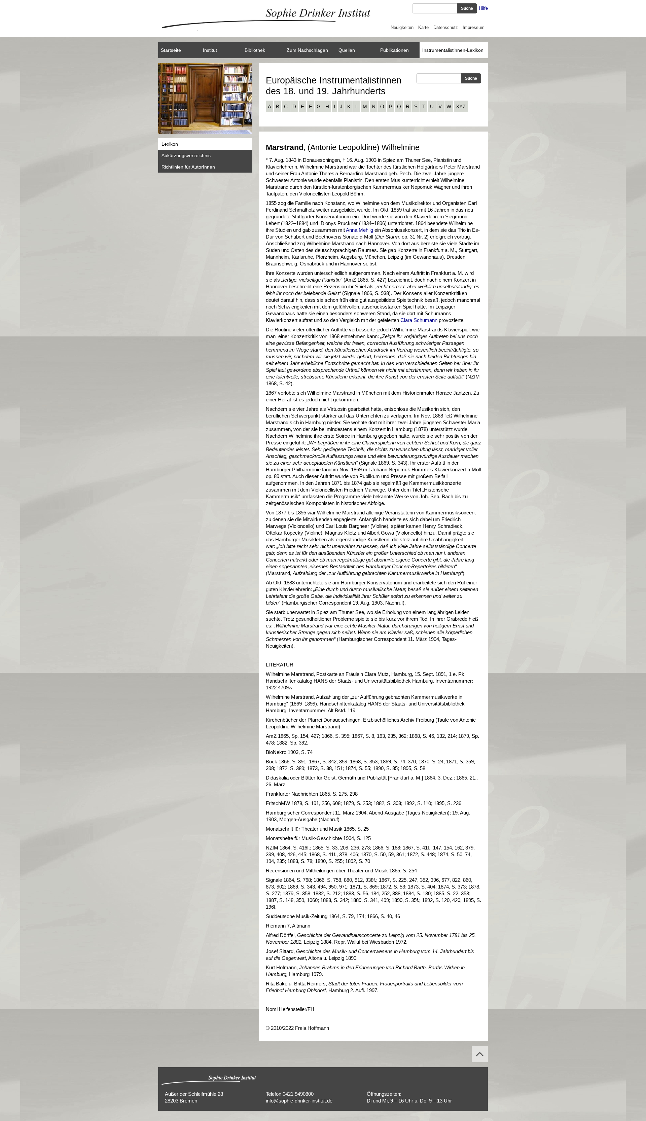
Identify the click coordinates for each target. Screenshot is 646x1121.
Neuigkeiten (402, 27)
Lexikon (170, 144)
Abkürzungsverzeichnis (186, 155)
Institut (210, 50)
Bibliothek (255, 50)
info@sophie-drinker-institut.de (299, 1101)
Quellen (346, 50)
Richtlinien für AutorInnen (188, 167)
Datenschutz (445, 27)
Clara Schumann (418, 320)
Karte (423, 27)
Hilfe (483, 8)
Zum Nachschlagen (307, 50)
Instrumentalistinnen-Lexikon (452, 50)
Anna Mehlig (359, 230)
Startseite (171, 50)
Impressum (474, 27)
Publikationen (394, 50)
